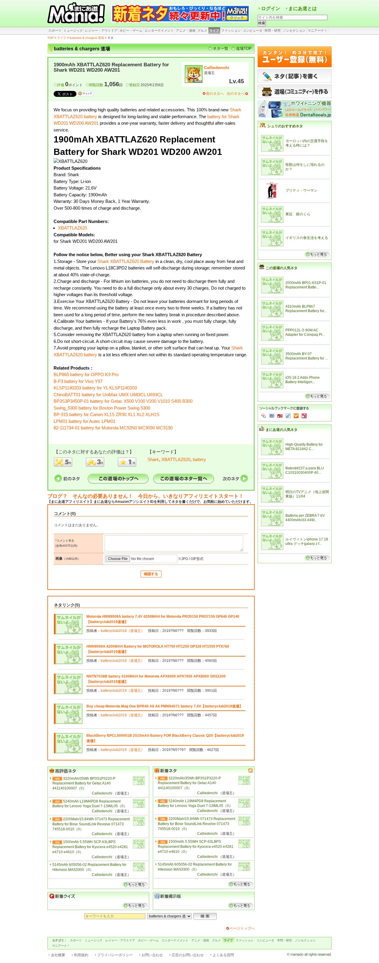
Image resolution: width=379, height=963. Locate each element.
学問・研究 (272, 30)
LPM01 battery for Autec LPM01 (84, 421)
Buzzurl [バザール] (279, 415)
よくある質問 (223, 955)
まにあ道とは (302, 8)
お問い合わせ (152, 955)
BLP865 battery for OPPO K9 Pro (86, 374)
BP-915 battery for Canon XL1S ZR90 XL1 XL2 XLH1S (106, 414)
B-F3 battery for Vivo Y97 (78, 381)
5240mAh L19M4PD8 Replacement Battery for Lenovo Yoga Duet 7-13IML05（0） (89, 803)
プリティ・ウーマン (301, 190)
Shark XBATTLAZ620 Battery (125, 261)
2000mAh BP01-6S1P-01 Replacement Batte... (305, 285)
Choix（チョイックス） (296, 415)
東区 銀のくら (297, 214)
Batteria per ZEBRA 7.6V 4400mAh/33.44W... (305, 517)
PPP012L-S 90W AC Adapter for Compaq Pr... (305, 332)
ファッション (231, 30)
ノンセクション (294, 30)
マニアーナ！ (317, 30)
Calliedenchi (216, 67)
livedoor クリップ (288, 415)
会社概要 (58, 955)
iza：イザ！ (304, 415)
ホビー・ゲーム (131, 30)
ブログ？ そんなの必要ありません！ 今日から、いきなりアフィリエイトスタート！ (145, 496)
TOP (50, 37)
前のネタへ (215, 94)
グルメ (202, 30)
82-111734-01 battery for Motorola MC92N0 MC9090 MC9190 (113, 427)
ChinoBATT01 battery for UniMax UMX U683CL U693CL (108, 394)
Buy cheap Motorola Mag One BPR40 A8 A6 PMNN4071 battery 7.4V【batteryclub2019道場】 (164, 706)
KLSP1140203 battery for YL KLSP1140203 (95, 387)
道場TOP (244, 48)
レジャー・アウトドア (101, 30)
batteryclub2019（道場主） (122, 631)
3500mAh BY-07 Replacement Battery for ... (306, 356)
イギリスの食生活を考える (306, 238)
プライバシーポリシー (115, 955)
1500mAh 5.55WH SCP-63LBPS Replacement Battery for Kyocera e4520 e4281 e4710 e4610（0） (90, 847)
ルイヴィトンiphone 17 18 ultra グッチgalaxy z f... (306, 541)
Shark (153, 459)
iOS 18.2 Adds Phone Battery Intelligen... (302, 379)
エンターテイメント (159, 30)
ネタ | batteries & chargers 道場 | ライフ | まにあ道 (77, 13)
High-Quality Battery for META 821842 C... (304, 446)
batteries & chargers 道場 (87, 37)
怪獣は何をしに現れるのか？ (305, 167)
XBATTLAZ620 (72, 227)
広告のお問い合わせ (188, 955)
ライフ (214, 30)
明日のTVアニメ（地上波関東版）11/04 (307, 494)
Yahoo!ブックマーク (263, 415)
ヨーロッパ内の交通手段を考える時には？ (306, 143)
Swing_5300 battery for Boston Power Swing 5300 (102, 407)
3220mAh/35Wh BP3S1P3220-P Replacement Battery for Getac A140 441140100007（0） (83, 783)
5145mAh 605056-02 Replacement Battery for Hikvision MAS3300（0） (89, 867)
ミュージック (73, 30)
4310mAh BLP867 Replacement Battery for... (306, 308)
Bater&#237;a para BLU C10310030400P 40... (304, 470)
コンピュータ (252, 30)
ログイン (270, 8)
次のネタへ (236, 94)
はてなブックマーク (271, 415)
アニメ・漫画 (185, 30)
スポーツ (54, 30)
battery (199, 459)
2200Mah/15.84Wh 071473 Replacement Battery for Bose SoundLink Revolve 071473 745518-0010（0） (91, 824)
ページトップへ (242, 928)
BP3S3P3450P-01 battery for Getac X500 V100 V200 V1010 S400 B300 (123, 401)
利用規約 (81, 955)
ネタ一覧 (220, 48)
